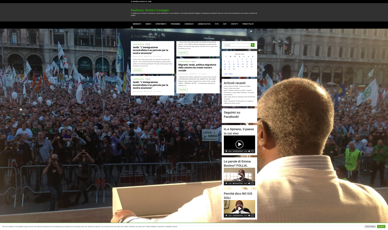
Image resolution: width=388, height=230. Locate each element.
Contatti (234, 24)
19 (225, 66)
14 (234, 64)
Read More (137, 70)
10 (247, 61)
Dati (224, 24)
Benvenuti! (137, 24)
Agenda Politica (204, 24)
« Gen (226, 73)
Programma (175, 24)
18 (251, 64)
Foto (217, 24)
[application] (239, 144)
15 (238, 64)
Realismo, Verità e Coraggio (150, 10)
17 (247, 64)
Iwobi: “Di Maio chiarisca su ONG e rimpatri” (238, 90)
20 (229, 66)
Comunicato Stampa (138, 44)
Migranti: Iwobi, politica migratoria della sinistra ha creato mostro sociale (197, 67)
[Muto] (249, 151)
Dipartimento (161, 24)
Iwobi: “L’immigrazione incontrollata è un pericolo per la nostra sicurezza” (150, 50)
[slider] (238, 151)
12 (225, 64)
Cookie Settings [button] (370, 226)
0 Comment (158, 56)
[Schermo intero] (252, 151)
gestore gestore (138, 56)
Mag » (231, 73)
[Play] (226, 151)
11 (251, 61)
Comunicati (189, 24)
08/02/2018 (148, 56)
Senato (148, 24)
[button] (239, 144)
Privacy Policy (248, 24)
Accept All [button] (381, 226)
